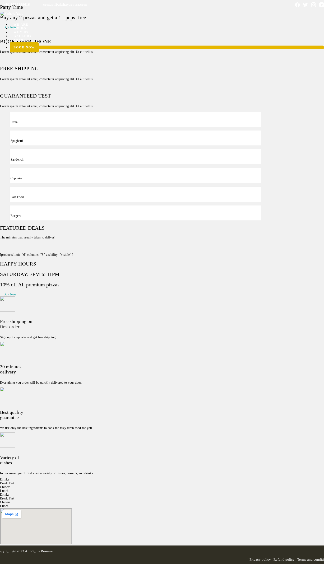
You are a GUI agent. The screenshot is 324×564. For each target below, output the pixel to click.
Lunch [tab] (4, 491)
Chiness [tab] (5, 487)
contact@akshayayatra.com (64, 4)
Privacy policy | (261, 559)
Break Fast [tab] (7, 483)
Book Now (24, 47)
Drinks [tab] (4, 479)
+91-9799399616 (16, 4)
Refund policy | (285, 559)
